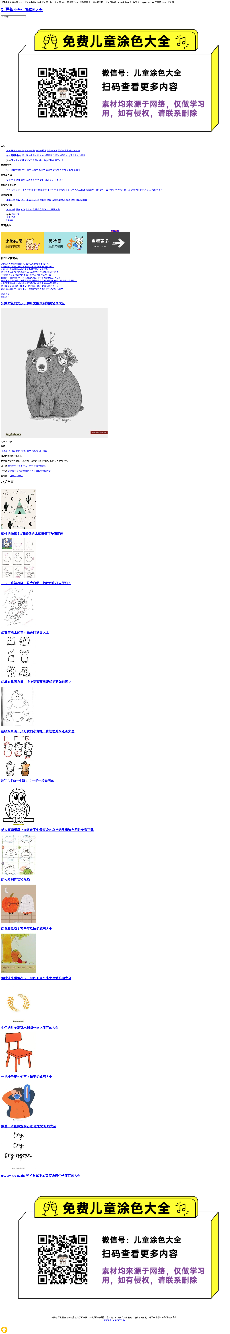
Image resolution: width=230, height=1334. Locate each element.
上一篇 (13, 476)
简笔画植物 (41, 150)
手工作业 (59, 160)
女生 (8, 180)
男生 (13, 180)
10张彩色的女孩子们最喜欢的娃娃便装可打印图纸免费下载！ (30, 272)
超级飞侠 (19, 190)
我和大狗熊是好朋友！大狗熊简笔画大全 (27, 466)
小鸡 (73, 200)
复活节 (56, 170)
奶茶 (8, 209)
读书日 (76, 170)
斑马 (68, 200)
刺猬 (28, 200)
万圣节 (49, 170)
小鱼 (18, 200)
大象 (54, 200)
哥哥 (52, 180)
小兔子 (43, 200)
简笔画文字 (52, 150)
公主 (56, 180)
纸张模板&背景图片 (29, 160)
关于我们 (10, 217)
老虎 (63, 200)
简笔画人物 (18, 150)
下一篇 (20, 476)
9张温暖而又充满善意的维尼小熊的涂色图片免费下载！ (27, 275)
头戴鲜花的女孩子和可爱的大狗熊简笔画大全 (33, 303)
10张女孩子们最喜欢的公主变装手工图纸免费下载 (24, 269)
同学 (23, 180)
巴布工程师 (80, 190)
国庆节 (35, 170)
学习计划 (48, 209)
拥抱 (23, 451)
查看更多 (5, 294)
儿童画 (29, 209)
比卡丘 (34, 190)
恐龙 (32, 200)
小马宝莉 (119, 190)
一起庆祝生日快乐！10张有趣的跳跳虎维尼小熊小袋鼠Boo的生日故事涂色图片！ (39, 280)
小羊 (37, 200)
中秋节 (28, 170)
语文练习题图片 (29, 155)
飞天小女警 (109, 190)
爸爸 (32, 180)
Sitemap (9, 220)
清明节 (14, 170)
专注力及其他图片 (76, 155)
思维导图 (39, 209)
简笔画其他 (74, 150)
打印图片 (5, 476)
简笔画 (9, 150)
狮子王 (127, 190)
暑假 (18, 209)
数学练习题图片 (44, 155)
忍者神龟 (90, 190)
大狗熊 (12, 451)
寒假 (23, 209)
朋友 (29, 451)
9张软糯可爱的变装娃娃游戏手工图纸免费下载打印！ (26, 264)
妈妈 (28, 180)
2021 (8, 170)
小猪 (49, 200)
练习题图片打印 (13, 155)
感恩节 (21, 170)
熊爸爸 (35, 451)
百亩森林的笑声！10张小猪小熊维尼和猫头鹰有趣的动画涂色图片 (32, 289)
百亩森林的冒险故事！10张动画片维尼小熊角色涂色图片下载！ (31, 278)
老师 (18, 180)
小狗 (13, 200)
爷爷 (37, 180)
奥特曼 (27, 190)
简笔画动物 (29, 150)
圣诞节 (70, 170)
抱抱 (18, 451)
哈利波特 (99, 190)
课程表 (56, 209)
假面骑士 (10, 190)
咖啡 (13, 209)
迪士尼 (143, 190)
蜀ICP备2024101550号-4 (115, 1320)
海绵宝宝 (42, 190)
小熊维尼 (51, 190)
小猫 (8, 200)
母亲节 (63, 170)
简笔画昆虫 (63, 150)
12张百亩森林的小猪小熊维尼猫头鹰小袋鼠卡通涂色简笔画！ (30, 283)
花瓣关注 (115, 231)
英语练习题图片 (60, 155)
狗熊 (45, 451)
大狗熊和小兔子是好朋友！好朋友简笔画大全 (29, 471)
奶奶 (42, 180)
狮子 (58, 200)
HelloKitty (151, 190)
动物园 (83, 200)
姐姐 (47, 180)
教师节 (42, 170)
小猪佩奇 (60, 190)
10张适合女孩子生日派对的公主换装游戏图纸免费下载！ (27, 266)
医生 (61, 180)
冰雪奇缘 (135, 190)
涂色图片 (15, 160)
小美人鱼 (69, 190)
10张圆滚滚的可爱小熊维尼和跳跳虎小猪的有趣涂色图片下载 (30, 286)
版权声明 (15, 214)
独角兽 (159, 190)
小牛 (23, 200)
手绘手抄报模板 (46, 160)
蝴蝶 (78, 200)
